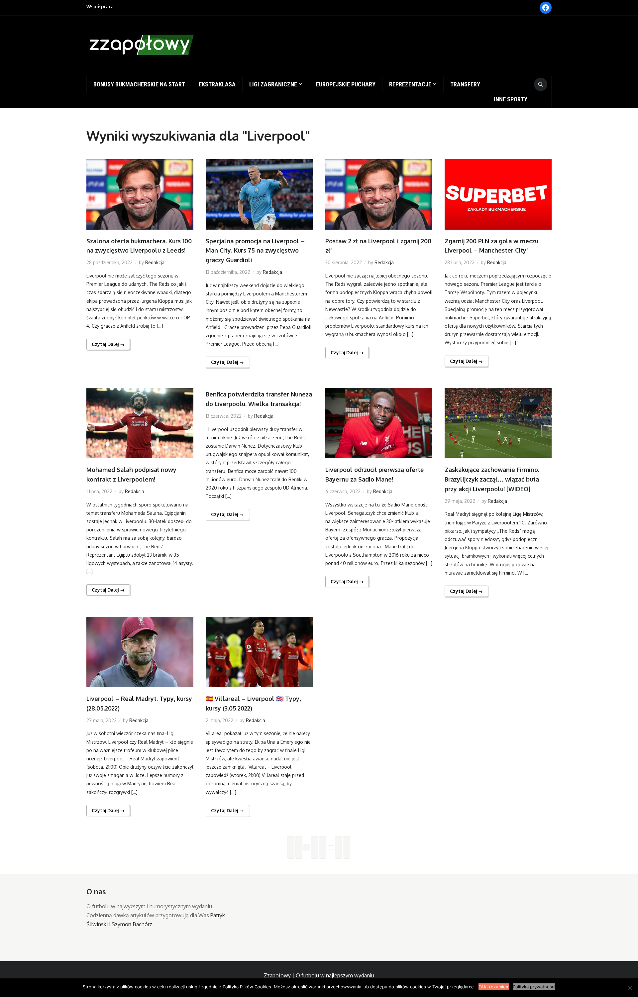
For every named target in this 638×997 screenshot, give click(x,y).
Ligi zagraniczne (273, 84)
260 (338, 847)
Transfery (465, 84)
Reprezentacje (410, 84)
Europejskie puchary (345, 84)
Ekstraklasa (217, 84)
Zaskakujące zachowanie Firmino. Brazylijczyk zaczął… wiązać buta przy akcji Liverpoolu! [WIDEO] (492, 479)
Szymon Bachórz (132, 924)
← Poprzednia (290, 847)
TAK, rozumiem (493, 986)
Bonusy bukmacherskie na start (139, 84)
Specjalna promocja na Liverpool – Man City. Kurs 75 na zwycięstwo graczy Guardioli (255, 250)
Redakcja (154, 262)
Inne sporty (510, 99)
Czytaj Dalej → (108, 344)
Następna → (346, 847)
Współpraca (100, 6)
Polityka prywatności (534, 986)
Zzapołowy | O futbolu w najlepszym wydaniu (319, 975)
